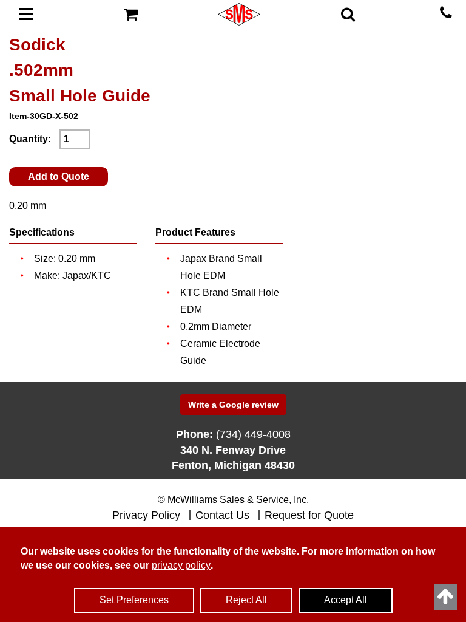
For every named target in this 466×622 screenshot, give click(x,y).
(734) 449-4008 (253, 434)
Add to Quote (58, 176)
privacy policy (181, 565)
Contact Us (222, 515)
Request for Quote (309, 515)
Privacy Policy (146, 515)
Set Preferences (134, 600)
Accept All (345, 600)
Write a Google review (233, 404)
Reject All (246, 600)
